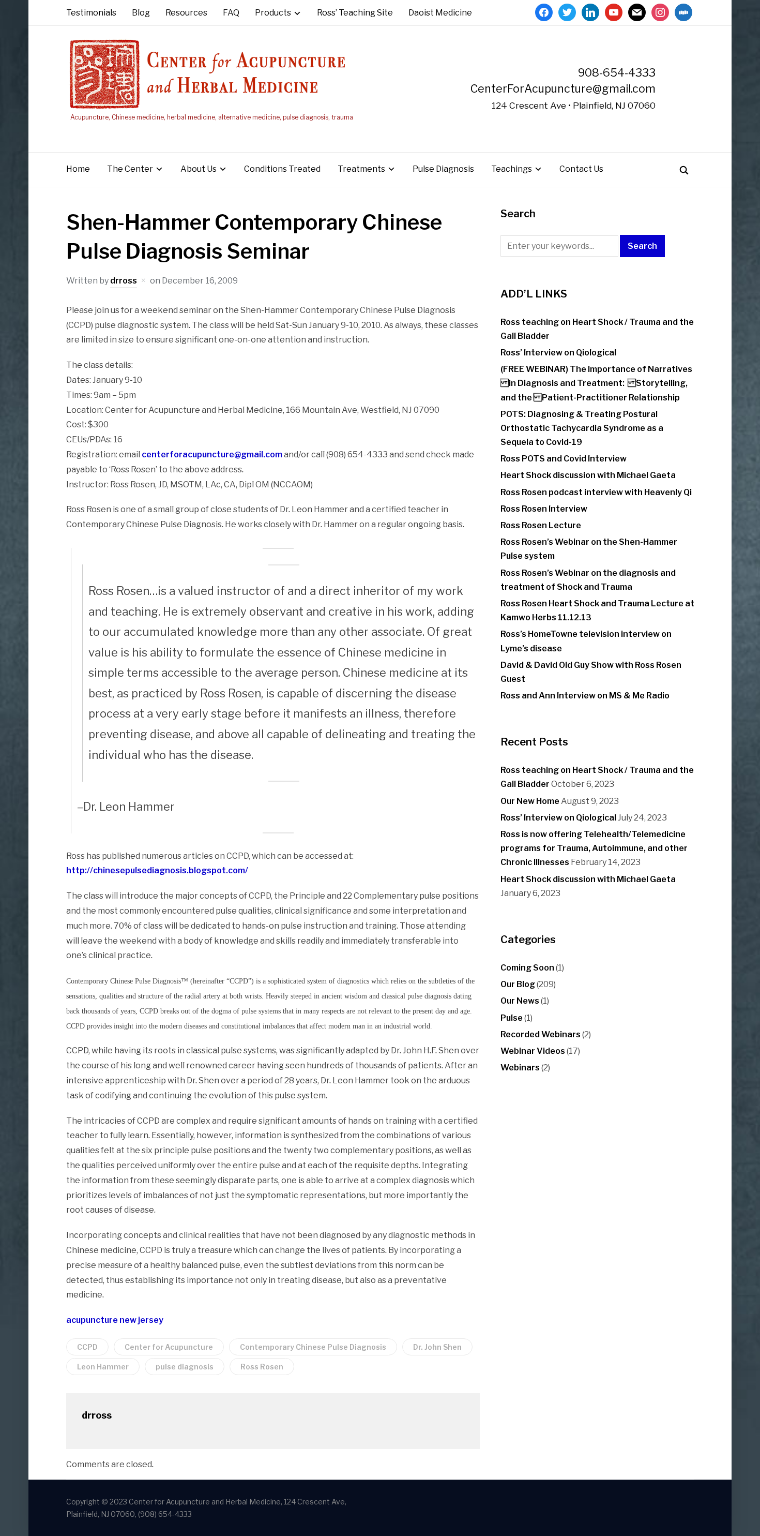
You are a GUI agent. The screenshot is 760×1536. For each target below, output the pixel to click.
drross (123, 281)
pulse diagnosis (185, 1366)
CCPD (87, 1347)
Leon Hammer (103, 1366)
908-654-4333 (617, 72)
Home (78, 169)
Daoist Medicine (440, 13)
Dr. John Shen (437, 1347)
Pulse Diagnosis (443, 169)
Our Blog (517, 984)
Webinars (520, 1067)
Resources (186, 13)
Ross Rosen (261, 1366)
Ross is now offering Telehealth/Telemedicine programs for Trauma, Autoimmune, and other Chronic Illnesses (594, 848)
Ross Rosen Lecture (540, 525)
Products (273, 13)
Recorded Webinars (540, 1034)
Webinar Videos (532, 1051)
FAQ (231, 13)
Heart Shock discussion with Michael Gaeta (588, 475)
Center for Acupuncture (169, 1347)
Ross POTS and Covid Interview (563, 459)
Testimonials (91, 13)
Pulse (511, 1018)
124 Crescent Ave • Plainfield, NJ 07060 (574, 105)
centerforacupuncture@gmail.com (212, 454)
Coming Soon (527, 968)
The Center (130, 169)
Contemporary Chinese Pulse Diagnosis (313, 1347)
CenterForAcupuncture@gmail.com (563, 88)
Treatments (361, 169)
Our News (519, 1001)
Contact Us (581, 169)
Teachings (511, 169)
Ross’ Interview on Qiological (558, 352)
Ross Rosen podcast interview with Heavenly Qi (596, 492)
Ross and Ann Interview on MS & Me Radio (585, 695)
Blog (141, 13)
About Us (198, 169)
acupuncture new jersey (114, 1320)
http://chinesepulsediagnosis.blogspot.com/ (157, 870)
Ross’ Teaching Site (355, 13)
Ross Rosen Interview (543, 509)
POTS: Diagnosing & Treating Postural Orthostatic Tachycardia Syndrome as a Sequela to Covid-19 (581, 428)
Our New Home (529, 801)
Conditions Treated (282, 169)
